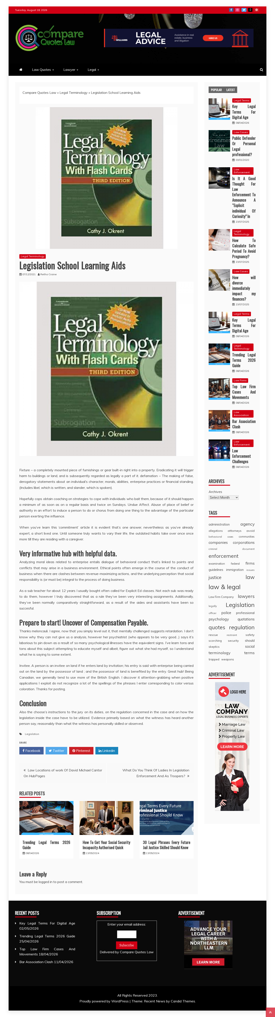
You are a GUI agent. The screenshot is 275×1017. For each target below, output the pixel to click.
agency (247, 524)
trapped (214, 659)
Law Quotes (41, 69)
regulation (242, 627)
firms (250, 563)
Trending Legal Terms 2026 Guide (46, 844)
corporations (244, 542)
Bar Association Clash (244, 423)
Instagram (237, 10)
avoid (250, 531)
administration (219, 524)
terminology (220, 652)
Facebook (231, 10)
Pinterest (256, 10)
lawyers (246, 596)
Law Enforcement (242, 171)
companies (218, 542)
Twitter (243, 10)
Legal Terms (241, 100)
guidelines (216, 570)
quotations (246, 619)
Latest (230, 89)
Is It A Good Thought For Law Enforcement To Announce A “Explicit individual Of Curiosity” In (244, 197)
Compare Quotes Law (39, 92)
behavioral (215, 536)
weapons (227, 659)
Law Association (241, 413)
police (226, 612)
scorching (215, 640)
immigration (235, 570)
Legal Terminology (74, 92)
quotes (217, 627)
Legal (92, 69)
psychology (219, 619)
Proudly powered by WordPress (104, 1001)
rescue (213, 635)
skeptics (214, 646)
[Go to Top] (270, 1012)
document (248, 548)
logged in (45, 882)
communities (247, 536)
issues (250, 570)
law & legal (225, 587)
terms (249, 652)
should (250, 640)
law (250, 577)
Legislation (32, 734)
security (233, 640)
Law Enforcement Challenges (241, 456)
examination (217, 563)
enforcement (223, 556)
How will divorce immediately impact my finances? (244, 288)
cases (230, 536)
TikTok (250, 10)
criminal (213, 548)
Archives (215, 491)
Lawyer (69, 69)
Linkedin (108, 750)
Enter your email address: (127, 938)
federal (235, 563)
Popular (216, 89)
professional (245, 613)
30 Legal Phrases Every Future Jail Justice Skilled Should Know (167, 844)
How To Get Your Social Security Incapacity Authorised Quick (106, 844)
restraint (232, 635)
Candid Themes (183, 1001)
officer (212, 613)
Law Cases (241, 132)
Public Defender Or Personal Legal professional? (244, 146)
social (250, 646)
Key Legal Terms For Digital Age (244, 111)
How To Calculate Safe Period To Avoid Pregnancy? (244, 248)
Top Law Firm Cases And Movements (244, 392)
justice (215, 577)
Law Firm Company (221, 597)
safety (250, 635)
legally (213, 606)
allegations (216, 530)
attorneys (234, 531)
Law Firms (240, 380)
